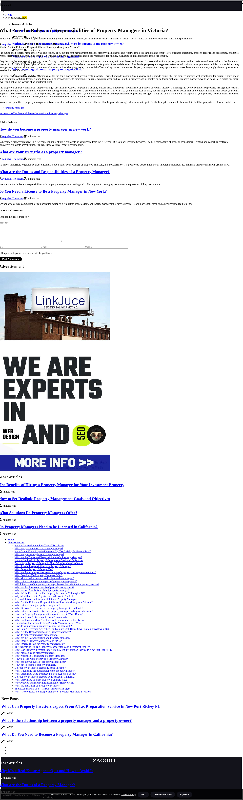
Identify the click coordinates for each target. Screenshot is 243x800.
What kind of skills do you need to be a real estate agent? (44, 578)
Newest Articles (16, 542)
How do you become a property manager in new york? (43, 626)
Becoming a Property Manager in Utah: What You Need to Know (49, 563)
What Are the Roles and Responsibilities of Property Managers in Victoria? (54, 602)
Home (8, 14)
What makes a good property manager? (35, 652)
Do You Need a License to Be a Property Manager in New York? (48, 623)
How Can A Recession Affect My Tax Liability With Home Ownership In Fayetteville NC (62, 629)
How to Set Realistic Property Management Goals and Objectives (49, 560)
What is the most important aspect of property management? (46, 581)
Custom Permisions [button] (163, 794)
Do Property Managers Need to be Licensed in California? (45, 676)
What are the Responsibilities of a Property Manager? (42, 637)
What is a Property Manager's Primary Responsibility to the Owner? (50, 620)
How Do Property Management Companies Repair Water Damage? (50, 614)
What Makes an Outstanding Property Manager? (40, 655)
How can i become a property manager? (35, 664)
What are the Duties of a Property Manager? (38, 685)
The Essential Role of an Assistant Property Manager (42, 688)
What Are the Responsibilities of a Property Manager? (43, 566)
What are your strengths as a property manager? (39, 554)
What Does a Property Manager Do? (34, 569)
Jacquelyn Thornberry (12, 44)
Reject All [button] (184, 794)
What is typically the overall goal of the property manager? (45, 670)
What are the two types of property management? (40, 661)
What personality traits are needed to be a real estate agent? (45, 673)
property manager (14, 107)
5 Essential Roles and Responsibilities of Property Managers (46, 599)
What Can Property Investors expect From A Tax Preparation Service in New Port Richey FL (63, 649)
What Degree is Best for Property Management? (40, 643)
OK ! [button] (143, 794)
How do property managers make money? (36, 635)
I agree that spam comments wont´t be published (27, 253)
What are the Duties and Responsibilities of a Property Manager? (48, 557)
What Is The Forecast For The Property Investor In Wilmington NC (50, 593)
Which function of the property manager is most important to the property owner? (57, 584)
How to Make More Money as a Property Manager (41, 658)
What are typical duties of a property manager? (39, 548)
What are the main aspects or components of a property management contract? (55, 572)
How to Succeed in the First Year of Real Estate (39, 545)
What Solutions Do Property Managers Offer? (38, 575)
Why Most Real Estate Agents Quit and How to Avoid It (44, 596)
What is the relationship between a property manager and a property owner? (54, 611)
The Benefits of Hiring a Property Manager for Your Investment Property (52, 646)
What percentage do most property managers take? (41, 679)
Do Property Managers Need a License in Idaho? (40, 667)
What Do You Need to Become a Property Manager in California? (49, 608)
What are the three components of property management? (44, 587)
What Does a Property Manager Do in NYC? (38, 640)
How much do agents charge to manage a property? (41, 617)
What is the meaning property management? (37, 605)
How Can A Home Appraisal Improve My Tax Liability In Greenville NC (53, 551)
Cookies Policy (129, 794)
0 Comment (62, 44)
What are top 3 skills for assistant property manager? (42, 590)
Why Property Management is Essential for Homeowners (44, 682)
